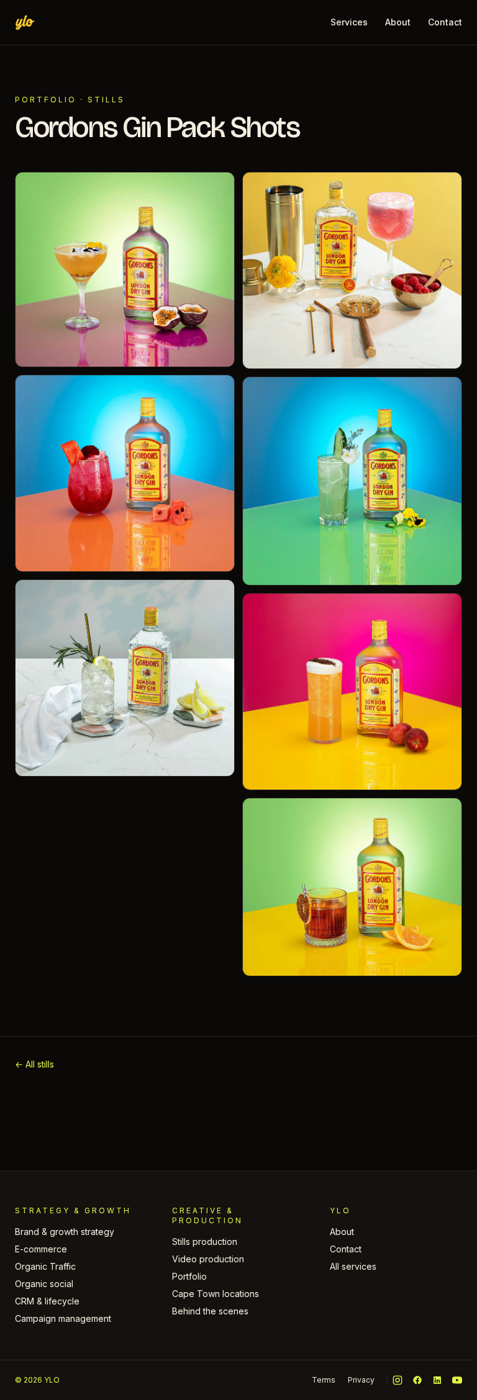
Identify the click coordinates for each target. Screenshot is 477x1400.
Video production (208, 1259)
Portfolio (45, 99)
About (398, 22)
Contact (445, 22)
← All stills (34, 1064)
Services (349, 22)
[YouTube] (457, 1380)
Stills (106, 99)
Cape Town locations (215, 1293)
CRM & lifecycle (47, 1301)
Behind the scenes (210, 1311)
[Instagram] (397, 1380)
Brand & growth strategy (64, 1231)
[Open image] (125, 269)
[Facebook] (417, 1380)
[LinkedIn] (437, 1380)
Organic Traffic (45, 1266)
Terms (323, 1379)
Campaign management (63, 1318)
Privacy (361, 1379)
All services (353, 1266)
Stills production (204, 1241)
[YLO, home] (25, 22)
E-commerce (41, 1249)
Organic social (44, 1283)
